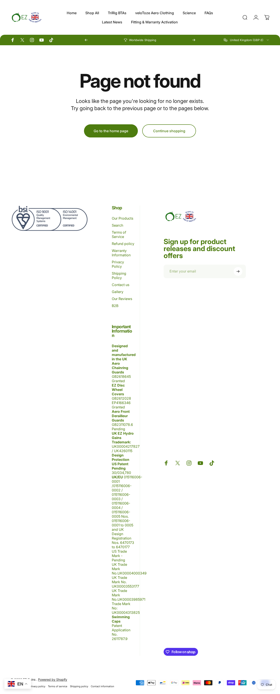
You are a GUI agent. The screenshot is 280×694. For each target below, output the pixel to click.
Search (117, 225)
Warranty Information (121, 252)
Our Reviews (122, 299)
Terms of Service (119, 234)
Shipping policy (79, 686)
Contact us (120, 285)
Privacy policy (37, 686)
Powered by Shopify (52, 679)
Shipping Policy (119, 275)
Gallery (117, 292)
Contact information (102, 686)
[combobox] (247, 40)
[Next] (194, 40)
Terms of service (57, 686)
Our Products (122, 218)
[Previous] (86, 40)
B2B (115, 306)
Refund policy (123, 243)
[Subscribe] (238, 271)
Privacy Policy (118, 264)
